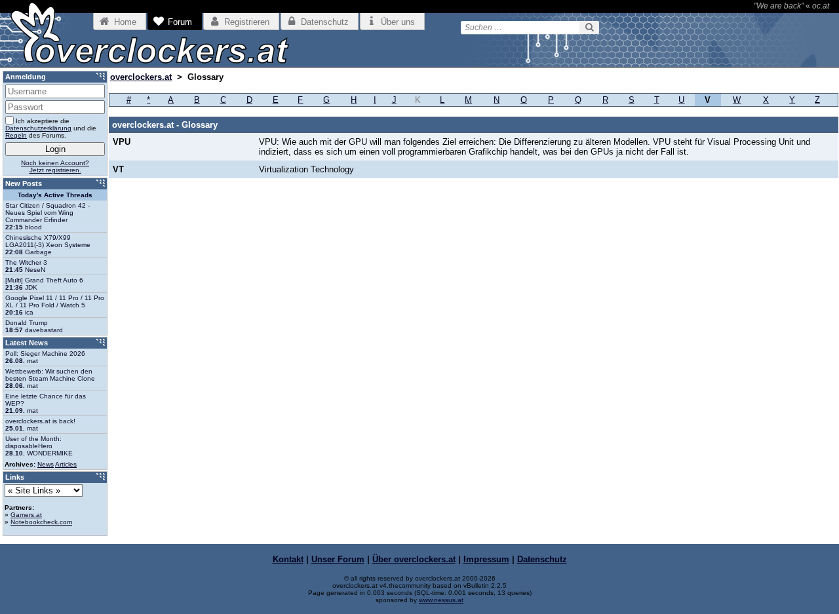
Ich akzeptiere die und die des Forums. (50, 128)
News (45, 464)
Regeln (16, 135)
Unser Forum (337, 559)
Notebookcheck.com (41, 522)
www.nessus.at (441, 600)
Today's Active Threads (55, 195)
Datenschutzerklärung (38, 128)
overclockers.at (141, 77)
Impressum (486, 559)
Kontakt (288, 559)
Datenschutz (542, 559)
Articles (66, 464)
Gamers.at (26, 514)
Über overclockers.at (414, 559)
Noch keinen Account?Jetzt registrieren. (55, 166)
